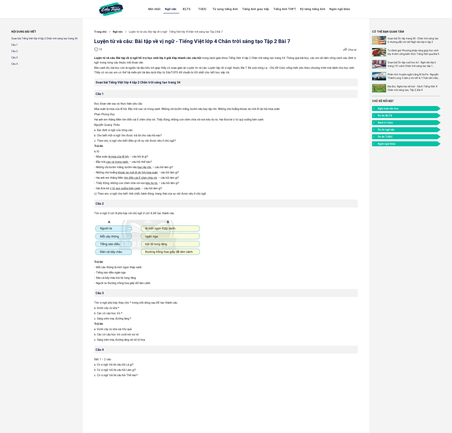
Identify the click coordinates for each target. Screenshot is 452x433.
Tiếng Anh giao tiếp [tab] (255, 9)
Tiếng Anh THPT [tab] (284, 9)
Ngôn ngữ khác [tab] (339, 9)
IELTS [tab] (186, 9)
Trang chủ (100, 31)
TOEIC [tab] (202, 9)
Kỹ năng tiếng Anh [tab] (312, 9)
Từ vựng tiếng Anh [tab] (225, 9)
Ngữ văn (118, 31)
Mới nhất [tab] (154, 9)
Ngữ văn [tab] (170, 9)
